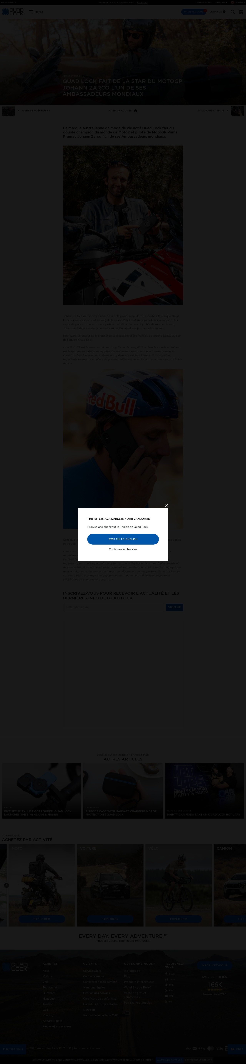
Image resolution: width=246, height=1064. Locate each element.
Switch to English (122, 539)
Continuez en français (123, 549)
